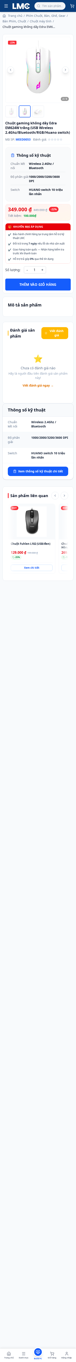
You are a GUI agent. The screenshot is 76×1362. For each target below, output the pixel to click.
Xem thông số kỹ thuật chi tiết (40, 471)
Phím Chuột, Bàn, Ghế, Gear (45, 16)
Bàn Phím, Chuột (14, 21)
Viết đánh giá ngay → (38, 385)
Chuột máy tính (41, 21)
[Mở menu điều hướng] (6, 6)
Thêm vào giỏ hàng (38, 284)
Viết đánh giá (57, 333)
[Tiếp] (64, 495)
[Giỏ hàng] (72, 6)
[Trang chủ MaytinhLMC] (21, 6)
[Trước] (55, 495)
